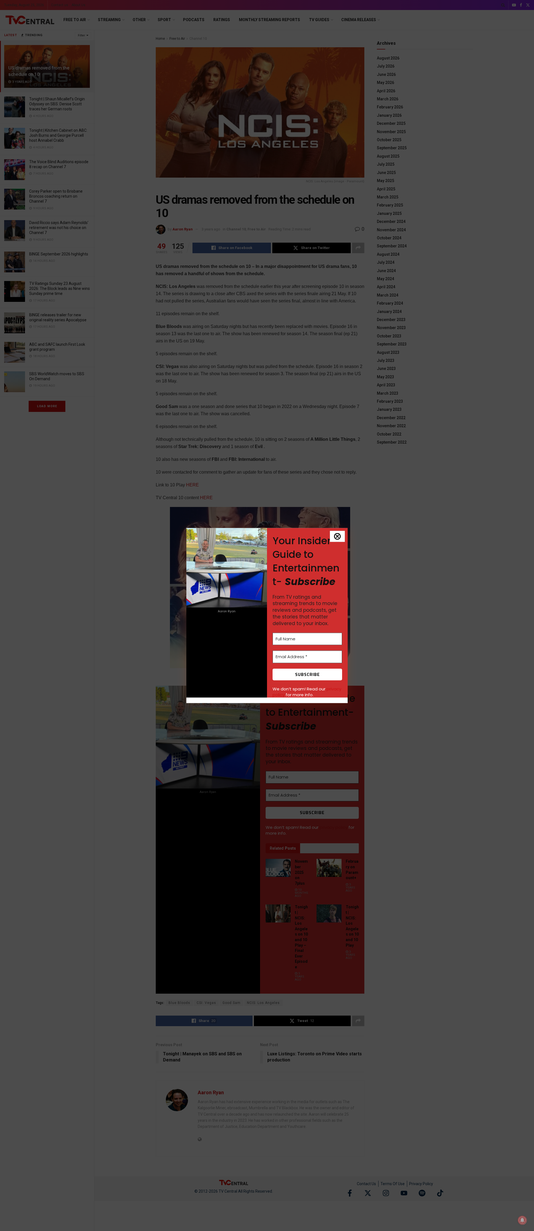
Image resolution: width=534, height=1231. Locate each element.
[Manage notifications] (522, 1220)
